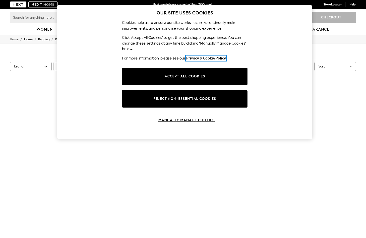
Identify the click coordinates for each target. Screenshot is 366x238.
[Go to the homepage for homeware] (43, 4)
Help (353, 4)
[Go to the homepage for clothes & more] (18, 4)
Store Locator (332, 4)
